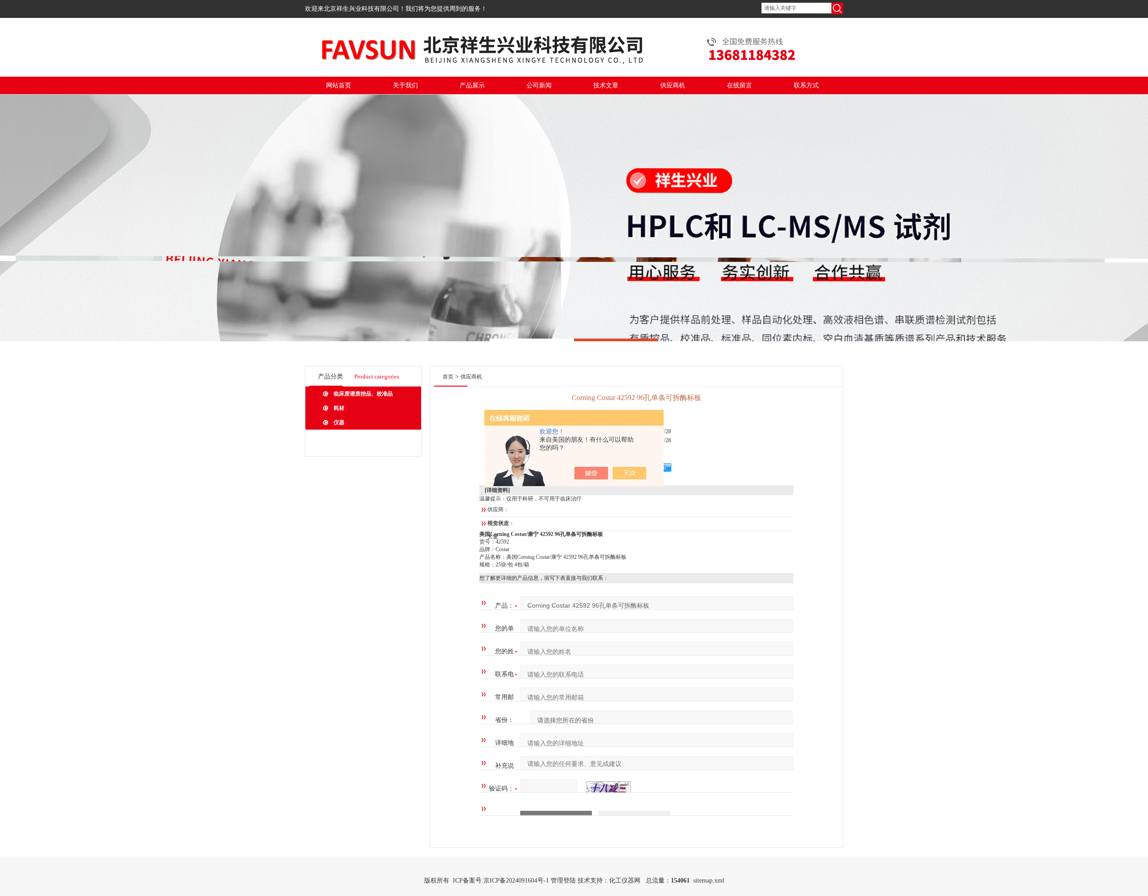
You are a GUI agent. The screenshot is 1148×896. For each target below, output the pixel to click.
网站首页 (338, 85)
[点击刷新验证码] (608, 788)
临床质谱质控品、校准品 (363, 394)
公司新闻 (539, 85)
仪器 (339, 422)
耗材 (339, 408)
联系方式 (806, 85)
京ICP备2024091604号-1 (516, 880)
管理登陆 (563, 880)
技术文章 (605, 85)
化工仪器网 (624, 880)
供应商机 (672, 85)
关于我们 (405, 85)
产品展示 (472, 85)
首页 (448, 377)
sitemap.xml (708, 880)
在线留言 (739, 85)
